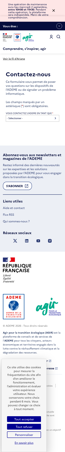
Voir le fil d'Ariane (14, 58)
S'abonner (14, 187)
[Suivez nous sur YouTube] (38, 240)
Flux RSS (8, 214)
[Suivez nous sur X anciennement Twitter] (15, 241)
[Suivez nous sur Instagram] (50, 241)
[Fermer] (53, 10)
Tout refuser (24, 427)
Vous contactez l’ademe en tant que (29, 113)
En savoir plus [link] (24, 443)
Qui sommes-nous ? (16, 221)
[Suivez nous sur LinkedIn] (26, 241)
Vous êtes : (10, 27)
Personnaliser (24, 435)
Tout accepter (24, 419)
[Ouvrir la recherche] (58, 37)
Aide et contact (14, 208)
